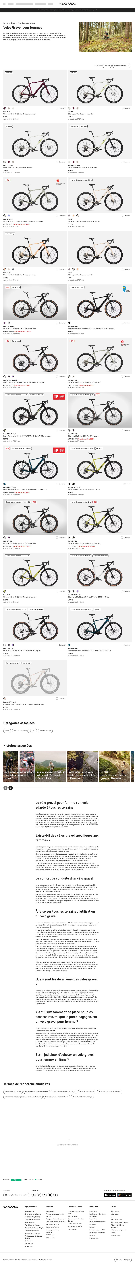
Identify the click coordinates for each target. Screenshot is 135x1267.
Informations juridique (32, 1233)
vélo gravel (93, 822)
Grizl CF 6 (71, 112)
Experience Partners (52, 1227)
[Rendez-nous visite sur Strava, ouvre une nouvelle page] (50, 1195)
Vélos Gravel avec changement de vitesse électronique (23, 1097)
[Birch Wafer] (73, 376)
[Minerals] (13, 269)
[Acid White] (13, 108)
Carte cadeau (72, 1229)
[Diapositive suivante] (10, 788)
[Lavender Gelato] (9, 215)
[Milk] (9, 269)
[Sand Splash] (9, 108)
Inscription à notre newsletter (17, 1195)
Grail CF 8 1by (72, 541)
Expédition (92, 1219)
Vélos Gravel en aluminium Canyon (64, 1092)
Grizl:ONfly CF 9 (73, 326)
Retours (91, 1227)
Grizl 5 (70, 219)
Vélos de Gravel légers (87, 1092)
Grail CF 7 (6, 595)
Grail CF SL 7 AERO (74, 487)
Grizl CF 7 (6, 112)
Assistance (93, 1211)
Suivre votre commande (97, 1233)
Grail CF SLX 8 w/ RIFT (10, 380)
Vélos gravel (115, 1214)
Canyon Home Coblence (32, 1219)
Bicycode (92, 1235)
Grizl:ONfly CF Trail (9, 434)
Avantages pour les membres (52, 1231)
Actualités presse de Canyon (34, 1228)
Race (33, 731)
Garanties (92, 1224)
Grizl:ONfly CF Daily (9, 487)
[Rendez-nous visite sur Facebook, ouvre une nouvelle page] (34, 1195)
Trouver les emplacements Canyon (55, 1215)
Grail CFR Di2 (7, 541)
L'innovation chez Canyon (33, 1214)
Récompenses (29, 1222)
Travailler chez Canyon (32, 1225)
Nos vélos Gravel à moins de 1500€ (56, 1097)
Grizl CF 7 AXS (8, 165)
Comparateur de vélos (75, 1224)
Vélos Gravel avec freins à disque (110, 1092)
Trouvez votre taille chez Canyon (76, 1220)
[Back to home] (67, 4)
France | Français (124, 1260)
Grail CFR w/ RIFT (9, 326)
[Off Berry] (69, 215)
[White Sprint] (69, 484)
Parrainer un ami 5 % (75, 1226)
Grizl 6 (70, 273)
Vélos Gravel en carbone (13, 1092)
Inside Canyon (29, 1211)
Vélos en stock (72, 1216)
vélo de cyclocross (91, 818)
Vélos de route (115, 1211)
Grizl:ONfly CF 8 (73, 649)
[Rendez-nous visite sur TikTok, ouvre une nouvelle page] (55, 1195)
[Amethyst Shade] (4, 323)
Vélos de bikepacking (21, 731)
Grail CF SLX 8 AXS (74, 595)
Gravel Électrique (45, 731)
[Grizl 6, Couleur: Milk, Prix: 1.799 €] (100, 249)
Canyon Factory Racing (32, 1217)
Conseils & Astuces (52, 1224)
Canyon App (50, 1235)
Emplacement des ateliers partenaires (97, 1215)
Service (50, 4)
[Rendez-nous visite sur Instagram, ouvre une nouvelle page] (39, 1195)
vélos (68, 865)
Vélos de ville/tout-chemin (119, 1222)
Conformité (28, 1241)
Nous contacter (94, 1238)
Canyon (5, 23)
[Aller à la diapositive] (57, 788)
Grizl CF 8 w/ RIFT (74, 165)
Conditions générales (32, 1230)
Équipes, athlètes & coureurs (55, 1219)
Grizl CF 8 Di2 (7, 219)
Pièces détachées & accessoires (117, 1226)
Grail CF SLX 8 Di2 (9, 649)
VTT (37, 959)
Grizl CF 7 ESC (72, 380)
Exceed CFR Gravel (9, 702)
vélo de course (76, 818)
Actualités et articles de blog (55, 1222)
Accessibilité (29, 1246)
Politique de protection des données (34, 1237)
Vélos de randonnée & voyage (82, 1097)
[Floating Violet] (73, 108)
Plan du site (50, 1237)
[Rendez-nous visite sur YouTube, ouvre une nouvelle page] (45, 1195)
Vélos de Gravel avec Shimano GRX (36, 1092)
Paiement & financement (97, 1222)
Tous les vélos (115, 1235)
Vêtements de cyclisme (118, 1230)
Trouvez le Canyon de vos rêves (76, 1212)
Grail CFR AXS (72, 434)
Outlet (113, 1233)
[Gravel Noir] (13, 376)
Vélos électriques (116, 1219)
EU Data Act (29, 1244)
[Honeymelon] (73, 215)
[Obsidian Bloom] (9, 376)
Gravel (13, 23)
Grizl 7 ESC (7, 273)
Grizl (95, 951)
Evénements (50, 1211)
